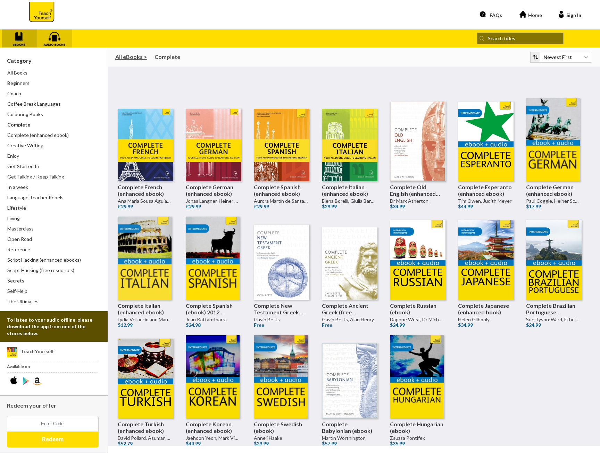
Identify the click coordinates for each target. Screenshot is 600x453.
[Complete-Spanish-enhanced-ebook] (281, 125)
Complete (167, 56)
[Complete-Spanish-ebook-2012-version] (213, 244)
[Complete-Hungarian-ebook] (417, 362)
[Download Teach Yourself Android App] (26, 381)
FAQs (496, 15)
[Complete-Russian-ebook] (417, 244)
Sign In (573, 15)
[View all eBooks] (22, 37)
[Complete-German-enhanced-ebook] (213, 125)
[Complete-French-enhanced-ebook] (145, 125)
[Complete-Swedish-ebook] (281, 362)
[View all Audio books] (57, 37)
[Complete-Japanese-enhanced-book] (486, 244)
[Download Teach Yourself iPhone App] (15, 381)
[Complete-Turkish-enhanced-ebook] (145, 362)
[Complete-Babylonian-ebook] (349, 362)
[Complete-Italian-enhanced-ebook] (349, 125)
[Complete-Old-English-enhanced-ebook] (417, 125)
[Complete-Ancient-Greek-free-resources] (349, 244)
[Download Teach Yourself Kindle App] (37, 381)
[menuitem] (54, 83)
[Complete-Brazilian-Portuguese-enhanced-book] (554, 244)
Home (535, 15)
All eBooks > (131, 56)
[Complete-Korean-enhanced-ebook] (213, 362)
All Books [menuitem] (17, 73)
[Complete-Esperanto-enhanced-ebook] (486, 125)
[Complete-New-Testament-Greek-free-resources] (281, 244)
